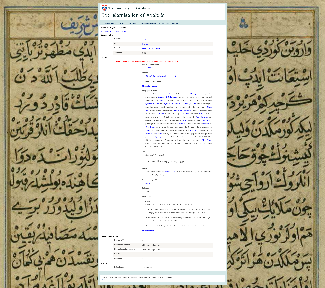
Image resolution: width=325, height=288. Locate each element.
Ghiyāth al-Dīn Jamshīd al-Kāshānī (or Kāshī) (179, 104)
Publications (131, 23)
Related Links (164, 23)
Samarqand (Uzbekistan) (167, 97)
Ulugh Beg (172, 94)
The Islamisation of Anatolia (133, 15)
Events (121, 23)
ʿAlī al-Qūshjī (195, 94)
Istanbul (145, 44)
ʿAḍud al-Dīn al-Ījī (170, 172)
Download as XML (120, 31)
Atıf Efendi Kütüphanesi (151, 49)
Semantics (149, 68)
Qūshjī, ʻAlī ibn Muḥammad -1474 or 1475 (160, 76)
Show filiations (148, 231)
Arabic (147, 183)
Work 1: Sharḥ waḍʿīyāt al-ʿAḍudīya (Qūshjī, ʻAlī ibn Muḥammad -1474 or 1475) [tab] (147, 61)
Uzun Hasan (205, 120)
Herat (201, 114)
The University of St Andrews (129, 8)
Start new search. (107, 31)
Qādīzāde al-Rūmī (152, 104)
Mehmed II (182, 124)
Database (175, 23)
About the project (109, 23)
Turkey (144, 39)
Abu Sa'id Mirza (202, 117)
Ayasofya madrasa (162, 137)
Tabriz (184, 120)
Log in (103, 279)
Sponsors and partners (147, 23)
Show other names (149, 86)
